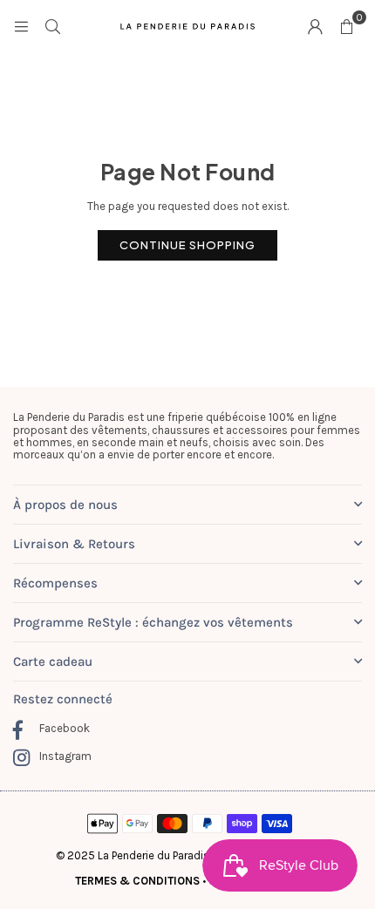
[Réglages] (315, 26)
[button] (346, 26)
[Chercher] (52, 25)
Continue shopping (187, 245)
